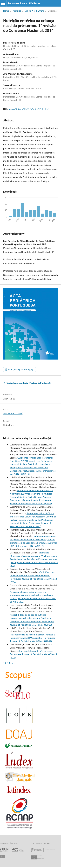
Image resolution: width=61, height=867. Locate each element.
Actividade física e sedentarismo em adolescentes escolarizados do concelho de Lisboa (31, 595)
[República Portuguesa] (45, 852)
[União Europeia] (40, 860)
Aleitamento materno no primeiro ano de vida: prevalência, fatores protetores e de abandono (33, 539)
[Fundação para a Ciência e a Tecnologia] (12, 852)
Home (6, 10)
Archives (17, 10)
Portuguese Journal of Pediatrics (24, 3)
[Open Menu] (3, 3)
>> (13, 663)
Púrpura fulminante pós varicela (35, 651)
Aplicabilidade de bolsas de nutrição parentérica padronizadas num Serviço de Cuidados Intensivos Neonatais (30, 618)
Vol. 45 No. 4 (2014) (34, 10)
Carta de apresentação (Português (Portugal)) (29, 383)
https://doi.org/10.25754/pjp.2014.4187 (28, 109)
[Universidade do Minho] (3, 860)
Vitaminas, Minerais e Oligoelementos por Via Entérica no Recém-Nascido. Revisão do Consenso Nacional (34, 555)
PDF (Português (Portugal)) (21, 369)
